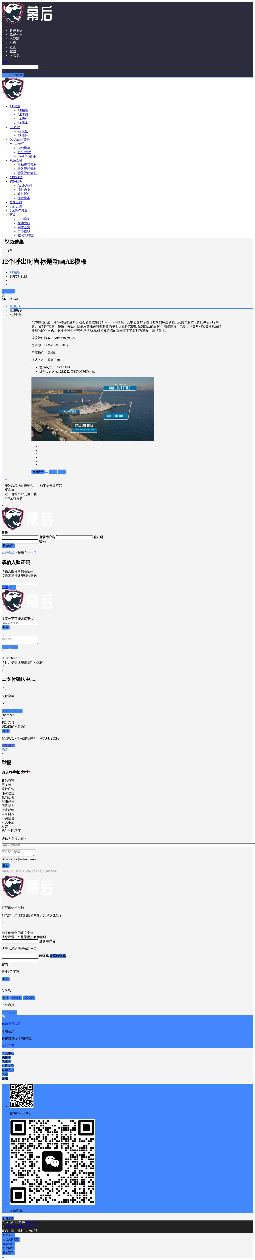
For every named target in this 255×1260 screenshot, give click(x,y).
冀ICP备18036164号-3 (20, 1226)
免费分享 (16, 34)
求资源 (14, 38)
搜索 (5, 627)
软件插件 (16, 181)
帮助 (13, 51)
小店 (13, 43)
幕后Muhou (33, 1222)
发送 (12, 587)
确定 (5, 749)
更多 (13, 214)
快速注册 (17, 74)
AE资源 (15, 106)
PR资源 (15, 127)
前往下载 (8, 291)
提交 (5, 865)
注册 (33, 553)
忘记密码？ (10, 553)
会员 (15, 55)
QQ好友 (16, 997)
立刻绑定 (8, 745)
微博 (5, 997)
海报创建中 (9, 1012)
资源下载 (16, 30)
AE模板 (15, 272)
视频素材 (16, 160)
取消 (5, 587)
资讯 (13, 47)
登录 (5, 74)
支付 (5, 730)
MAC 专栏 (17, 143)
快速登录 (8, 545)
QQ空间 (29, 997)
